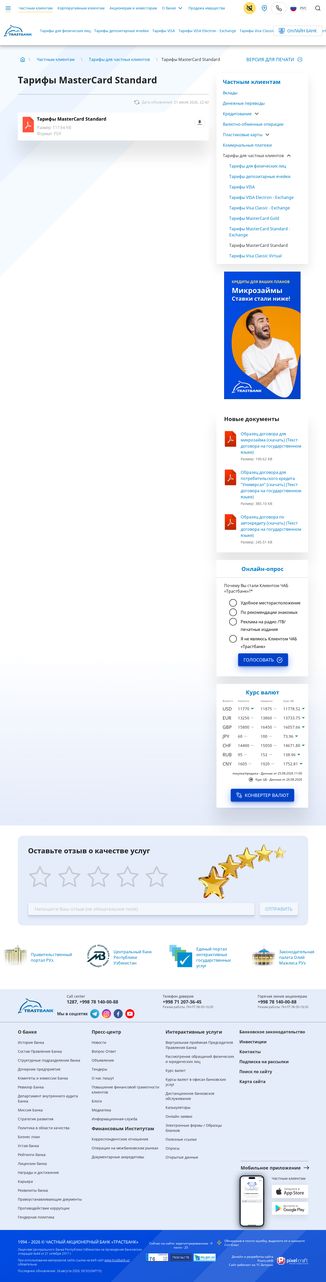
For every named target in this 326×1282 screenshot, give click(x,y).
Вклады (230, 93)
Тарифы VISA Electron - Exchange (207, 30)
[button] (270, 1168)
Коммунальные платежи (247, 145)
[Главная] (23, 59)
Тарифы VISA (163, 30)
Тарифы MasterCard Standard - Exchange (259, 232)
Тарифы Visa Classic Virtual (255, 256)
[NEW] (262, 335)
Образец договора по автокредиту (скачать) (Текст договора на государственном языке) (271, 526)
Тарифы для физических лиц (65, 30)
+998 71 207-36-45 (182, 1002)
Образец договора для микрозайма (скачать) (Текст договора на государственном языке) (271, 443)
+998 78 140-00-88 (98, 1002)
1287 (72, 1002)
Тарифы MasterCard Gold (254, 218)
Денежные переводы (244, 103)
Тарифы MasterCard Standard (71, 119)
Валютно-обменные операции (253, 124)
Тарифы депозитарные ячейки (121, 30)
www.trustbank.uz (117, 1260)
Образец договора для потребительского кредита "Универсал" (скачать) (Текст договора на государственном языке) (271, 484)
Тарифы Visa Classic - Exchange (267, 30)
